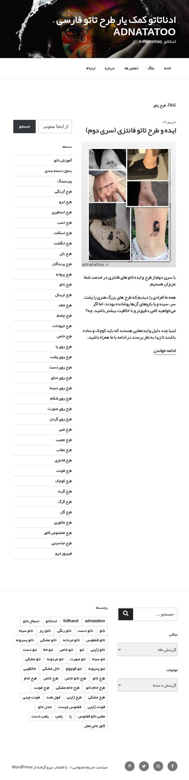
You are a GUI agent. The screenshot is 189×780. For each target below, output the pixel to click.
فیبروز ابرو (63, 553)
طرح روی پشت (61, 357)
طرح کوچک (63, 481)
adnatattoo (95, 621)
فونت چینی (31, 697)
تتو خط (48, 649)
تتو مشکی (33, 659)
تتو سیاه (98, 659)
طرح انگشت (63, 243)
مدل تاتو (45, 707)
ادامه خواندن (165, 350)
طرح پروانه (64, 274)
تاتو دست (85, 631)
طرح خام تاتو (95, 687)
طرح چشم (64, 315)
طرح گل (66, 512)
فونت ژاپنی (96, 707)
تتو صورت (78, 659)
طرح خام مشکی (67, 687)
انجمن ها (131, 68)
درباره (110, 68)
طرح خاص (64, 336)
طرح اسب (64, 222)
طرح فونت (64, 470)
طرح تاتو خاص (75, 678)
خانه (167, 68)
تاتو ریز (45, 631)
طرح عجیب (64, 440)
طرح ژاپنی (74, 697)
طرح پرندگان (62, 264)
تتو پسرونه (96, 668)
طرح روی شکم (61, 398)
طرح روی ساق (61, 377)
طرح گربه (65, 491)
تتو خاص (66, 649)
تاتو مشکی (48, 640)
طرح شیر (65, 429)
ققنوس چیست (69, 707)
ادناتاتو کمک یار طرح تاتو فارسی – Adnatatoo (114, 25)
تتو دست (30, 649)
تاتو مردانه (71, 640)
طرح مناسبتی (61, 543)
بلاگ (151, 68)
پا (70, 716)
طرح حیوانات (62, 326)
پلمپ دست (40, 716)
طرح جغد (65, 305)
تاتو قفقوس (95, 640)
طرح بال (66, 253)
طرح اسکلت (63, 233)
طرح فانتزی (63, 460)
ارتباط (90, 68)
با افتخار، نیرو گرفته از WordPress (39, 767)
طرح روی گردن (61, 419)
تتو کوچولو (74, 668)
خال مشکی (50, 668)
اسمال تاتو (31, 621)
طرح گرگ (65, 502)
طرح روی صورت (60, 409)
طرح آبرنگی (63, 191)
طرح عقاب (64, 450)
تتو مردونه (55, 659)
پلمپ (59, 716)
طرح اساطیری (62, 212)
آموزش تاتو (63, 160)
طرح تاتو (65, 284)
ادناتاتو (51, 621)
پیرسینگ (65, 181)
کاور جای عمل (94, 726)
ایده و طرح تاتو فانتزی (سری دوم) (131, 130)
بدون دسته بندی (58, 171)
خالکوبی (29, 668)
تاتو (102, 631)
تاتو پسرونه (25, 640)
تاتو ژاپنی (98, 649)
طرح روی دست (60, 367)
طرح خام (30, 678)
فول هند (53, 697)
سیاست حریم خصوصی (90, 767)
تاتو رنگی (64, 631)
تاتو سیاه (26, 631)
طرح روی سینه (61, 388)
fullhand (71, 621)
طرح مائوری (63, 522)
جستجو (24, 126)
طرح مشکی (96, 697)
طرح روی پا (64, 346)
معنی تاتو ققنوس (91, 716)
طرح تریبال (63, 295)
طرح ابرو (65, 202)
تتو (81, 649)
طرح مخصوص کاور (58, 533)
